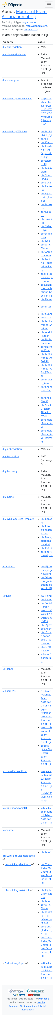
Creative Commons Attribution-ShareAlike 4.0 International (27, 1006)
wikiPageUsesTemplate (18, 519)
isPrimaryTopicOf (14, 808)
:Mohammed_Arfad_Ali (46, 357)
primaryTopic (15, 963)
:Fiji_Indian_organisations (47, 277)
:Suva (46, 182)
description (11, 80)
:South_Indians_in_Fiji (46, 930)
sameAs (9, 691)
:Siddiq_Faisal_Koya (47, 423)
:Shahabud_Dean (46, 390)
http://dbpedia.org (36, 26)
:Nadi (46, 241)
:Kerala (47, 142)
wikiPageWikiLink (14, 131)
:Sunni (46, 314)
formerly (9, 471)
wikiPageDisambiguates (18, 855)
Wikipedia (44, 998)
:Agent (46, 599)
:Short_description (47, 555)
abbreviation (12, 47)
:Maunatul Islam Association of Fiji (46, 698)
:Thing (46, 595)
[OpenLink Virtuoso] (16, 990)
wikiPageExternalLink (17, 98)
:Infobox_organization (46, 530)
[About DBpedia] (12, 4)
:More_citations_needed (46, 540)
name (8, 497)
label (7, 669)
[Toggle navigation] (49, 5)
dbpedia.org (31, 29)
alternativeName (14, 54)
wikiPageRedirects (18, 864)
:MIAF (46, 852)
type (6, 595)
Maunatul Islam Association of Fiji (24, 14)
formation (10, 456)
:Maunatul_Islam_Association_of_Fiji (46, 815)
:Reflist (46, 548)
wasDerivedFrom (14, 771)
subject (8, 566)
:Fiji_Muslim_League (46, 197)
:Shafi (46, 317)
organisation (29, 22)
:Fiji (44, 138)
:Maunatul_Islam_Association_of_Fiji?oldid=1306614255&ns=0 (46, 786)
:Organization (47, 657)
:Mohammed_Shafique (46, 324)
